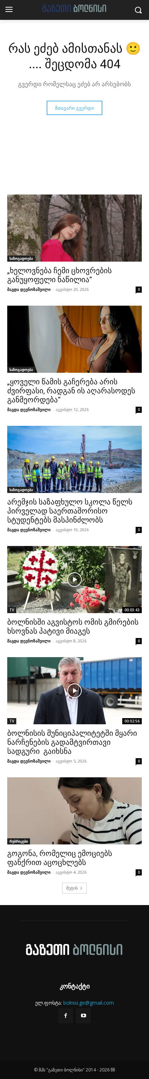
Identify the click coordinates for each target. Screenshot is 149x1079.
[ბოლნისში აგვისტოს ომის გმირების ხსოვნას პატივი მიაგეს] (74, 579)
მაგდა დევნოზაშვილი (29, 289)
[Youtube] (83, 1016)
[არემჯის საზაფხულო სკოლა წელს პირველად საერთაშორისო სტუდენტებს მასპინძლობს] (74, 459)
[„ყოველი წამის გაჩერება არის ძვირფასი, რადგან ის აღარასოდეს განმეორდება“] (74, 339)
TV (11, 609)
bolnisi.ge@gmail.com (88, 1002)
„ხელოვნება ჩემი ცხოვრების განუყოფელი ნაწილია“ (59, 275)
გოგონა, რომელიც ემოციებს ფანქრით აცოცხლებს (59, 858)
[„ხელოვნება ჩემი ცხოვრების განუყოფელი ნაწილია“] (74, 228)
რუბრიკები (18, 841)
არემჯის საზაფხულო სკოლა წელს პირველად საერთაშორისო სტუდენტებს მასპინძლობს (69, 511)
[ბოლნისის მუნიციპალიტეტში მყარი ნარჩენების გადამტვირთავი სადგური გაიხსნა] (74, 690)
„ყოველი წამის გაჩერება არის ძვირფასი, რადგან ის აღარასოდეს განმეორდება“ (71, 390)
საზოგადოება (21, 258)
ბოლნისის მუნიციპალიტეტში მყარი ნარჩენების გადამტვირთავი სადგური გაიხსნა (72, 742)
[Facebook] (66, 1016)
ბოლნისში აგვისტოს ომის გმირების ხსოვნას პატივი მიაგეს (73, 626)
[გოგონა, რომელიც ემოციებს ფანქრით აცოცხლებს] (74, 810)
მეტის (72, 888)
